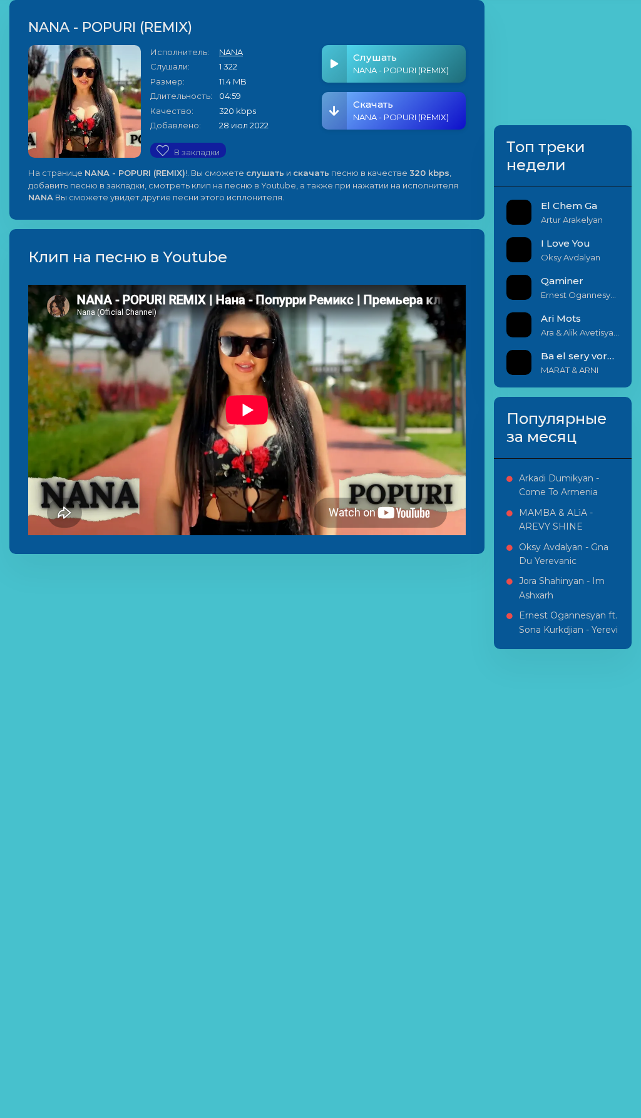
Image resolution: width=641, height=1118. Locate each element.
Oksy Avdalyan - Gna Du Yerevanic (563, 554)
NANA (231, 52)
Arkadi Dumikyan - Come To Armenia (559, 485)
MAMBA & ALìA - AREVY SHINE (556, 519)
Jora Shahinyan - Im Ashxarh (562, 587)
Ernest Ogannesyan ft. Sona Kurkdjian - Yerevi (568, 622)
